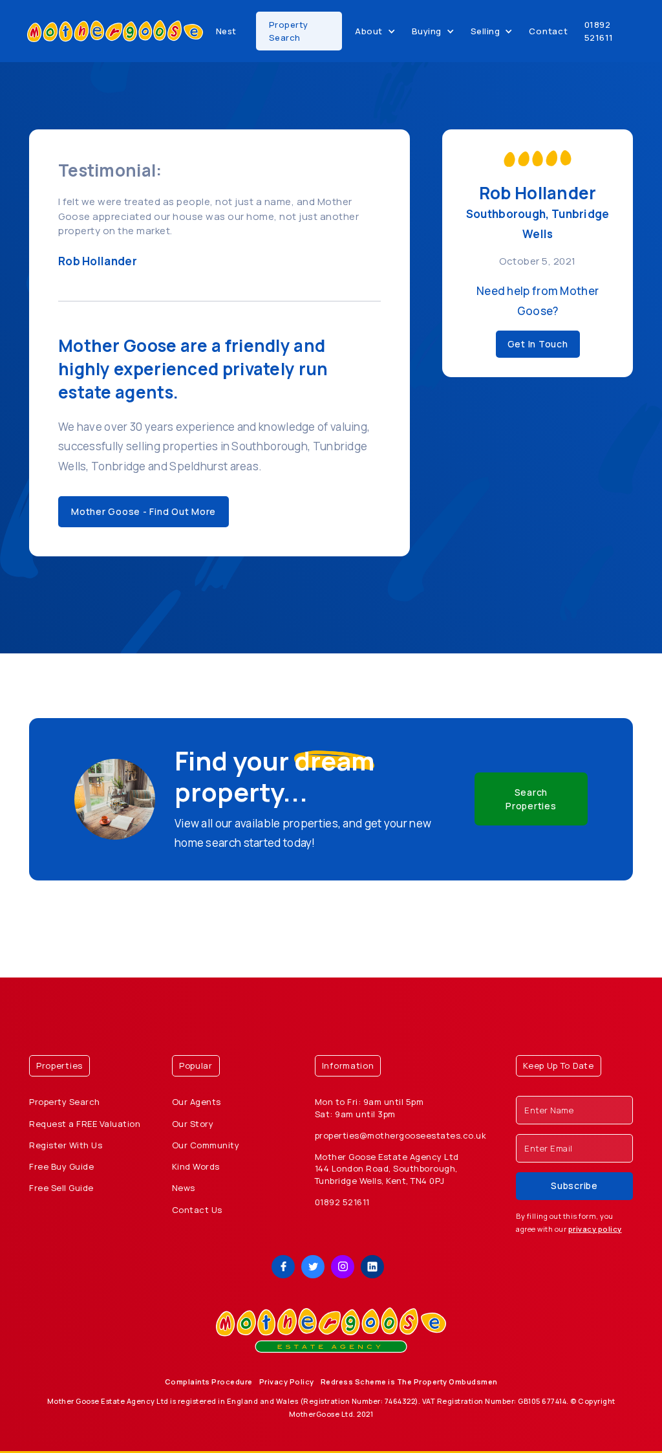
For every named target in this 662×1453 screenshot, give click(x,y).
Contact (548, 31)
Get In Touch (537, 344)
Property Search (288, 31)
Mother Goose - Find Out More (143, 511)
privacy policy (595, 1229)
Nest (226, 31)
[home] (115, 31)
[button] (375, 31)
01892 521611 (599, 31)
